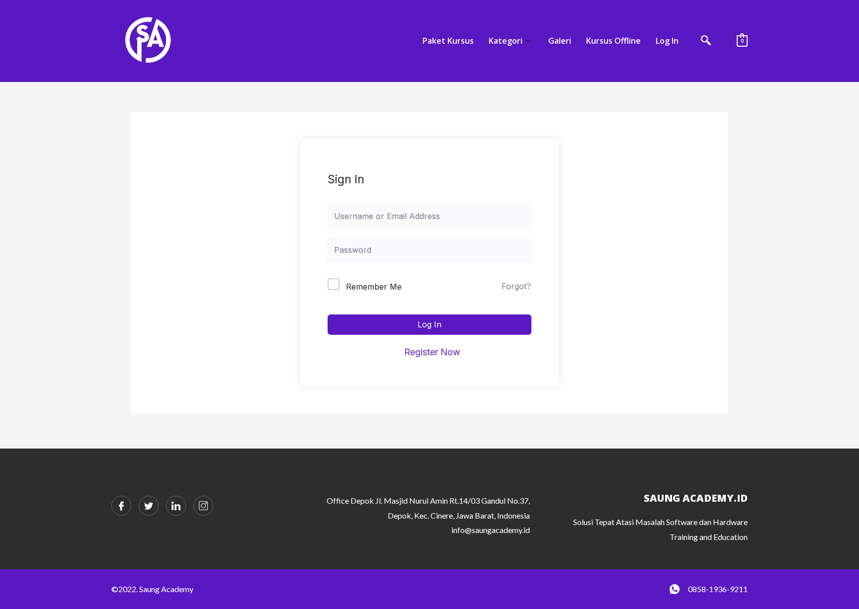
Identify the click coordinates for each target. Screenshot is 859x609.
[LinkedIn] (176, 506)
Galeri (559, 40)
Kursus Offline (613, 40)
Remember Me (374, 287)
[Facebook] (121, 506)
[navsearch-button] (706, 41)
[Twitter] (149, 506)
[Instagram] (203, 506)
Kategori (505, 40)
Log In (667, 40)
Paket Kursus (448, 40)
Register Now (432, 352)
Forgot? (516, 286)
